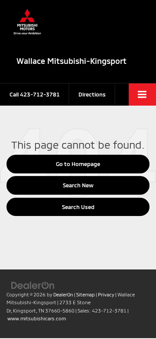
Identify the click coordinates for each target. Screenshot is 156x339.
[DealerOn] (33, 284)
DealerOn (63, 294)
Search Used (78, 206)
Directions (92, 94)
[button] (34, 94)
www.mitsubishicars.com (36, 318)
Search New (78, 185)
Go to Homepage (78, 163)
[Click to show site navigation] (142, 94)
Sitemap (85, 294)
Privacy (106, 294)
